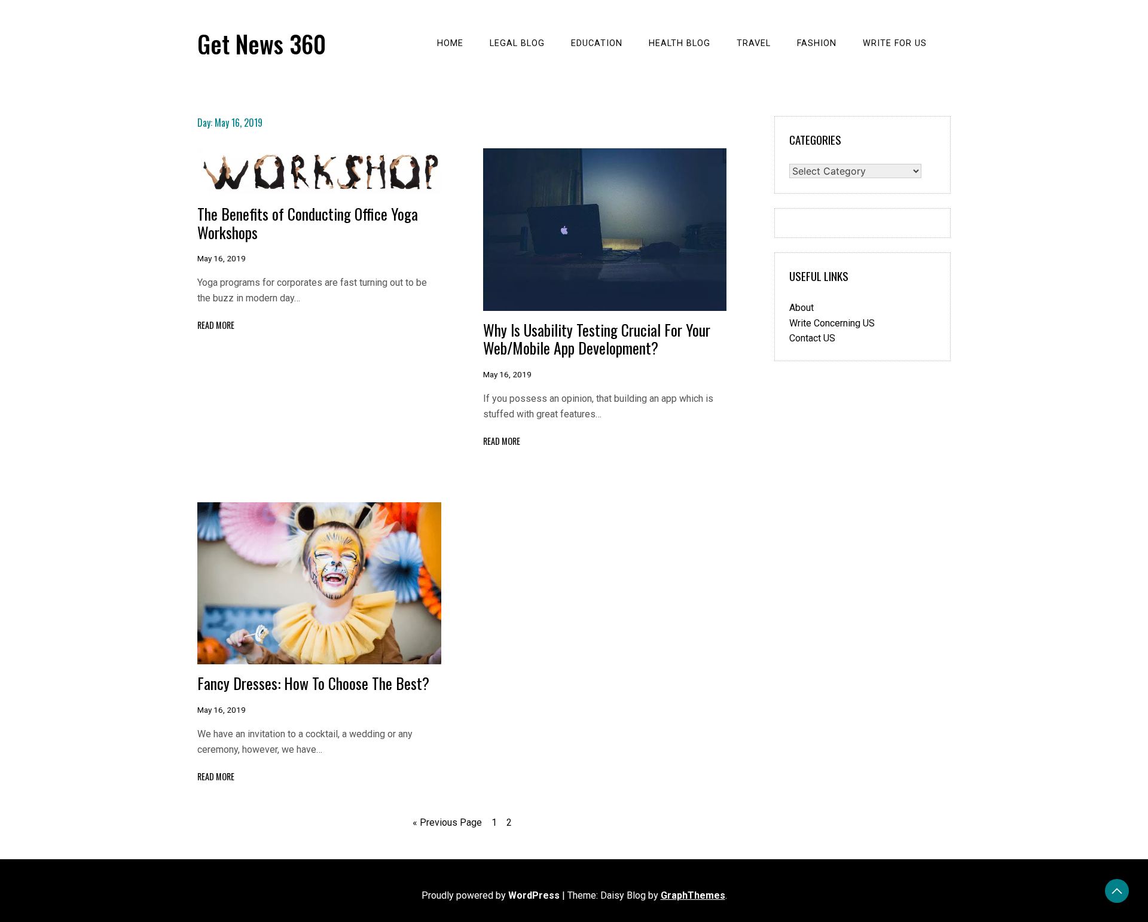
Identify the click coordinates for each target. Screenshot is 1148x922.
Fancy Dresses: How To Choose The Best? (313, 682)
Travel (754, 43)
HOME (450, 43)
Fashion (816, 43)
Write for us (895, 43)
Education (596, 43)
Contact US (812, 338)
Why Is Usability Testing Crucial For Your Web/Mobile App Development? (596, 338)
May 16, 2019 (221, 258)
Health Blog (679, 43)
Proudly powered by (491, 895)
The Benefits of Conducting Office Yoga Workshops (307, 222)
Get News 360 (261, 44)
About (801, 307)
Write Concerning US (832, 323)
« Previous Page (447, 822)
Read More (215, 325)
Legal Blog (517, 43)
